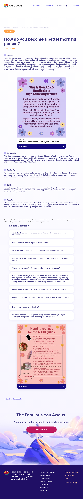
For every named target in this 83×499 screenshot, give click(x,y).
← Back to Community (13, 399)
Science (49, 5)
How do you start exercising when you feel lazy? (30, 243)
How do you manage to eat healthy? (25, 307)
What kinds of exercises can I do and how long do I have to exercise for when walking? (41, 259)
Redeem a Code (45, 478)
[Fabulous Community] (13, 5)
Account (75, 5)
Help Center (44, 487)
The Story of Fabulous (47, 472)
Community (62, 5)
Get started (41, 429)
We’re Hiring (69, 475)
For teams (37, 5)
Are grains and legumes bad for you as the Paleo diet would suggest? (38, 250)
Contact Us (43, 490)
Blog (66, 478)
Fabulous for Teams (72, 472)
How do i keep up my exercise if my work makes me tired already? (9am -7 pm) (40, 298)
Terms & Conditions (46, 481)
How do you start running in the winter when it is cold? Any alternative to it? (40, 289)
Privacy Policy (44, 484)
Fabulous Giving (45, 475)
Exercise (16, 27)
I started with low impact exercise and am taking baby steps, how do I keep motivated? (40, 234)
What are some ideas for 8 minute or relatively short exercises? (36, 268)
